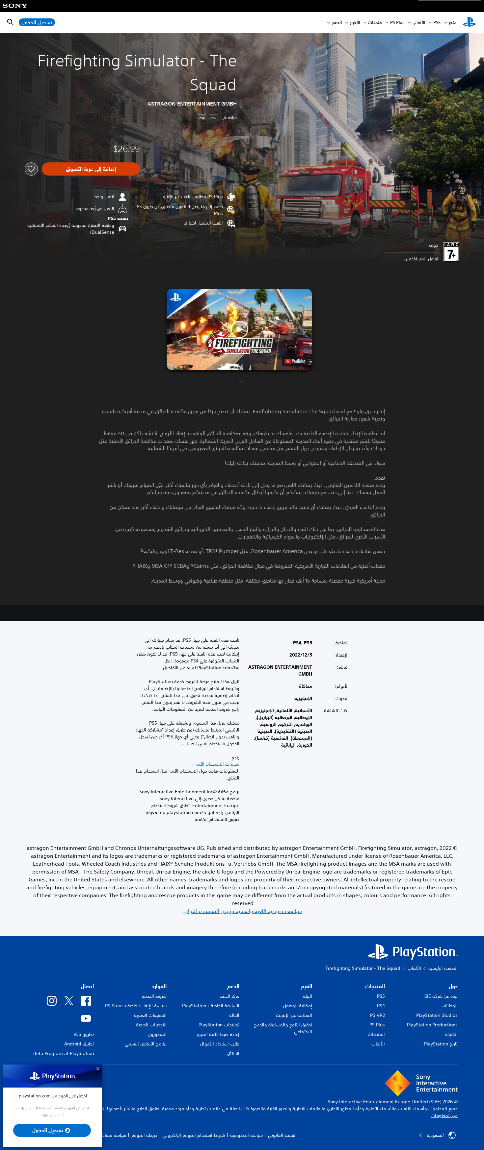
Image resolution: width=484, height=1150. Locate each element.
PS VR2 (377, 1015)
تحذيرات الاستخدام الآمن (217, 764)
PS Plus (397, 22)
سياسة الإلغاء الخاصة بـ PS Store (136, 1006)
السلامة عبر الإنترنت (294, 1015)
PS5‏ (437, 22)
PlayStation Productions (432, 1025)
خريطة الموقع (144, 1135)
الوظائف (450, 1006)
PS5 (381, 996)
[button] (239, 329)
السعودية (435, 1135)
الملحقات (376, 1034)
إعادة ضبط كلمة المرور (218, 1034)
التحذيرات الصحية (151, 1025)
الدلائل (233, 1053)
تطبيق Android (79, 1044)
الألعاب (419, 22)
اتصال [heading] (87, 986)
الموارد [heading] (159, 986)
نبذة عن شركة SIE (441, 996)
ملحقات (375, 22)
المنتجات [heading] (375, 986)
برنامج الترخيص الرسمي (146, 1044)
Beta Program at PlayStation (63, 1053)
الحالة (234, 1015)
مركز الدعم (229, 996)
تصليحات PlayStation (219, 1025)
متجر (453, 22)
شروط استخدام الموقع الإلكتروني (194, 1135)
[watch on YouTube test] (295, 361)
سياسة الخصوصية (246, 1135)
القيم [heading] (306, 986)
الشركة (451, 1034)
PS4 (381, 1006)
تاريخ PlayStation (441, 1044)
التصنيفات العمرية (150, 1015)
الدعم (337, 22)
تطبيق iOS (84, 1034)
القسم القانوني (282, 1135)
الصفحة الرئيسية (443, 968)
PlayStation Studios (437, 1015)
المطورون (157, 1034)
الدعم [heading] (233, 986)
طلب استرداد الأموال (219, 1044)
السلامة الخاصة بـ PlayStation (210, 1006)
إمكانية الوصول (297, 1006)
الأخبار (355, 22)
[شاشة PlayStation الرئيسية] (469, 22)
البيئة (307, 996)
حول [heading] (453, 986)
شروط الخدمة (154, 996)
